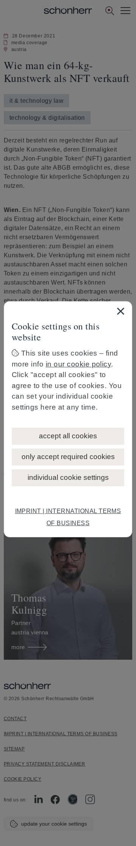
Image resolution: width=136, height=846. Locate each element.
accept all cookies (68, 436)
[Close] (120, 311)
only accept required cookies (68, 457)
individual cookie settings (68, 477)
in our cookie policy (78, 364)
